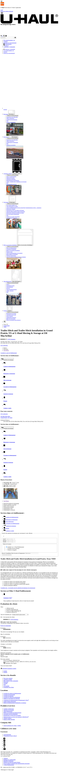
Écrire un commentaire (6, 625)
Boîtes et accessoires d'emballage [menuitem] (10, 245)
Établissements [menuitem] (7, 44)
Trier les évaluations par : (6, 614)
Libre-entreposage (7, 380)
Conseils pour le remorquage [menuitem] (12, 142)
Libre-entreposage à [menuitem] (12, 206)
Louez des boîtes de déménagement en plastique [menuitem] (16, 257)
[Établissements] (6, 36)
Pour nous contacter (7, 678)
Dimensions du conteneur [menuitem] (11, 184)
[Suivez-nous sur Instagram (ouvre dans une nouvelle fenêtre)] (4, 741)
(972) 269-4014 (4, 345)
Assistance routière (7, 679)
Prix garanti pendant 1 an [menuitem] (9, 40)
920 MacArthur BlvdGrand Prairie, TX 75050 (6, 417)
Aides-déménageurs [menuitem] (7, 281)
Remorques (11, 114)
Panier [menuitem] (7, 45)
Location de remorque (8, 696)
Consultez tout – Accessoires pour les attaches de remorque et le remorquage (18, 588)
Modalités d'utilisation (8, 761)
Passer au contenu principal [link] (7, 11)
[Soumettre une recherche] (15, 37)
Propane (9, 310)
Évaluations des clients (8, 687)
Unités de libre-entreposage (9, 701)
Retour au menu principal (12, 115)
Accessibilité (6, 686)
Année (4, 539)
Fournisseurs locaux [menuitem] (10, 285)
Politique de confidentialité (9, 759)
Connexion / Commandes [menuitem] (9, 46)
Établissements (8, 764)
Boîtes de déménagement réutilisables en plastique (14, 702)
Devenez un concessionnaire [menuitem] (9, 42)
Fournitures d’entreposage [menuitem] (11, 218)
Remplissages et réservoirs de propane (12, 715)
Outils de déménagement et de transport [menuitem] (14, 253)
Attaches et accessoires (8, 710)
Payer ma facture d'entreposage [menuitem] (12, 214)
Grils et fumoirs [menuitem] (9, 316)
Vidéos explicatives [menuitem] (10, 118)
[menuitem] (32, 139)
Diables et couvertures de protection (11, 698)
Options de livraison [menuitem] (10, 177)
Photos (6, 350)
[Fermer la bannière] (2, 1)
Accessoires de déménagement (9, 386)
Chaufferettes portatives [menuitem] (11, 317)
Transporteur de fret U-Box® (10, 735)
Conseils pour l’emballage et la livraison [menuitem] (16, 181)
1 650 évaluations (11, 339)
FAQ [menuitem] (7, 120)
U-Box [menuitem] (7, 173)
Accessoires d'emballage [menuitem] (11, 249)
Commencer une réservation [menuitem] (12, 117)
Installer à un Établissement (15, 547)
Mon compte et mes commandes (10, 680)
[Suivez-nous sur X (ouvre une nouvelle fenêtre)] (4, 747)
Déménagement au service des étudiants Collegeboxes (16, 717)
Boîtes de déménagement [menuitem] (11, 248)
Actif (2, 10)
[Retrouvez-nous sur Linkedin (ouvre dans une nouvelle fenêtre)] (4, 745)
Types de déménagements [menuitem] (11, 289)
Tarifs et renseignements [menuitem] (11, 176)
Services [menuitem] (8, 288)
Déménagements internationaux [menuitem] (12, 180)
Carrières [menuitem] (5, 41)
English (5, 671)
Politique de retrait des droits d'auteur (11, 762)
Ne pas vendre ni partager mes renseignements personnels (16, 763)
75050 (4, 327)
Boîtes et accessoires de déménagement (12, 712)
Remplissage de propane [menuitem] (11, 313)
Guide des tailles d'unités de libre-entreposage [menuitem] (15, 211)
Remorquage (6, 136)
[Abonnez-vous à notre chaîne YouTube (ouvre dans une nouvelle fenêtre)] (4, 749)
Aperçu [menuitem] (7, 284)
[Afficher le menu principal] (2, 13)
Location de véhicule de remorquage (11, 697)
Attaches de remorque (8, 359)
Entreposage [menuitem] (6, 202)
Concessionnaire (7, 734)
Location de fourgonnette (9, 694)
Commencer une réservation (12, 139)
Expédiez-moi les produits (13, 548)
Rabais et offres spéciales (9, 719)
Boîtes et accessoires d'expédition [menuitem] (13, 250)
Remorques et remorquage (9, 373)
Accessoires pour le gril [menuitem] (11, 314)
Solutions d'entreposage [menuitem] (11, 255)
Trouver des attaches (6, 554)
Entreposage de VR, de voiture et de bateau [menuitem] (15, 210)
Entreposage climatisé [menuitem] (10, 209)
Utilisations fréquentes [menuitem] (10, 179)
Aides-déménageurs (16, 281)
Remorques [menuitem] (5, 114)
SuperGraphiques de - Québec (12, 725)
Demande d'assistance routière (9, 668)
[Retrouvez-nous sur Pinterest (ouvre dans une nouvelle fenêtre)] (4, 743)
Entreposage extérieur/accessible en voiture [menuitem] (15, 212)
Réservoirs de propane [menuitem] (10, 318)
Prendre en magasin (11, 550)
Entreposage (12, 202)
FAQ (4, 684)
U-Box (17, 173)
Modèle (5, 541)
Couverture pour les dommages (10, 714)
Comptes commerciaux (8, 708)
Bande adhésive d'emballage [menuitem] (12, 254)
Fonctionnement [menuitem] (9, 287)
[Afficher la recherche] (4, 36)
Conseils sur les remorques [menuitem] (11, 119)
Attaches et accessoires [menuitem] (10, 122)
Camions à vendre (7, 408)
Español (5, 672)
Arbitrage (5, 758)
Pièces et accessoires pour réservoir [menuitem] (13, 320)
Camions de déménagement (9, 366)
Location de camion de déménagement (12, 693)
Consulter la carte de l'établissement (9, 353)
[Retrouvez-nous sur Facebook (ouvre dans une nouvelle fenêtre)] (4, 739)
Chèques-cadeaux (7, 718)
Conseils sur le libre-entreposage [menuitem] (12, 216)
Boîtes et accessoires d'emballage (25, 245)
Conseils (5, 683)
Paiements (5, 682)
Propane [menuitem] (5, 310)
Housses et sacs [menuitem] (9, 251)
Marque (5, 540)
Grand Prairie (6, 325)
